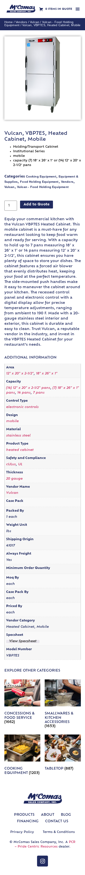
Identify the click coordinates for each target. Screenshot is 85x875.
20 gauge (14, 479)
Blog (66, 815)
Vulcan (34, 22)
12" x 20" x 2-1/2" (20, 373)
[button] (77, 9)
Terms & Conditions (59, 832)
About (47, 815)
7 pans (38, 392)
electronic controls (22, 407)
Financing (28, 821)
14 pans (24, 392)
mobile (12, 421)
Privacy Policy (22, 832)
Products (24, 815)
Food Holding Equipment (39, 181)
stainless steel (18, 435)
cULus (11, 464)
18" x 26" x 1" (46, 373)
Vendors (21, 22)
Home (8, 22)
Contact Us (56, 821)
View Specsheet (22, 641)
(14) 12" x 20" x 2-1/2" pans (28, 388)
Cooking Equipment (41, 176)
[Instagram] (42, 861)
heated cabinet (20, 450)
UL (20, 464)
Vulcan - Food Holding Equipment (43, 187)
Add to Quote (36, 204)
